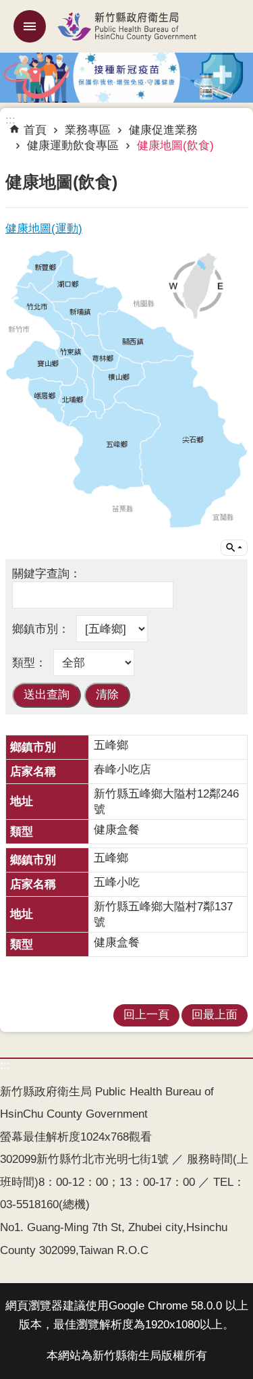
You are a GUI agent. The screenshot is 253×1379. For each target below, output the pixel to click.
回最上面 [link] (214, 1014)
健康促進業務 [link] (163, 130)
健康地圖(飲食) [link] (175, 145)
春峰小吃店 (122, 769)
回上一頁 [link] (146, 1014)
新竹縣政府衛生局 (126, 26)
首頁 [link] (35, 130)
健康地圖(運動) (43, 228)
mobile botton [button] (29, 26)
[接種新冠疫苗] (126, 76)
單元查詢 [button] (234, 548)
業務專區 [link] (88, 130)
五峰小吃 (117, 882)
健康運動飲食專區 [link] (73, 145)
